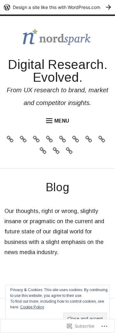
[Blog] (70, 152)
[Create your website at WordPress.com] (57, 7)
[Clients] (37, 140)
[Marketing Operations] (77, 140)
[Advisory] (11, 140)
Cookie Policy (32, 307)
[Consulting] (51, 140)
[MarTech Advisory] (90, 140)
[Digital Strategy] (64, 140)
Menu (61, 121)
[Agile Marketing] (24, 140)
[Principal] (44, 152)
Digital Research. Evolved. (57, 70)
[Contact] (57, 152)
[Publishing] (103, 140)
